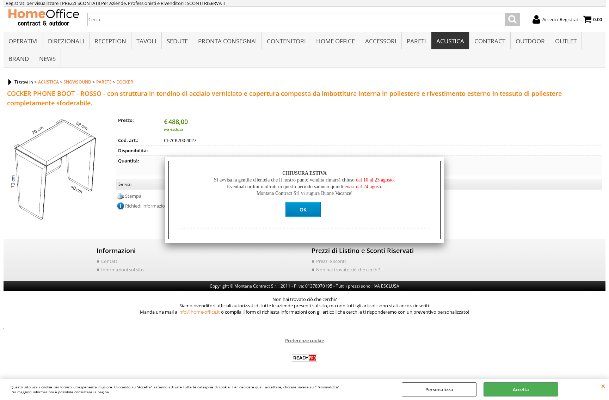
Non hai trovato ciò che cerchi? (348, 269)
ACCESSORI (380, 41)
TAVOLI (146, 41)
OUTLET (566, 41)
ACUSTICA (450, 41)
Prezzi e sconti (331, 261)
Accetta (521, 389)
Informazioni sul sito (122, 269)
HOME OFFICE (335, 41)
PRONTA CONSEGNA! (227, 41)
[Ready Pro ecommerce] (304, 358)
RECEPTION (110, 41)
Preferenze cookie (304, 340)
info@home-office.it (199, 312)
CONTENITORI (286, 41)
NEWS (47, 59)
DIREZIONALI (66, 41)
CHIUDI (603, 385)
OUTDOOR (530, 41)
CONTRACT (489, 41)
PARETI (416, 41)
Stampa (133, 196)
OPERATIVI (23, 41)
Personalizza (439, 389)
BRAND (18, 59)
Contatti (109, 261)
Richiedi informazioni (147, 206)
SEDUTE (177, 41)
